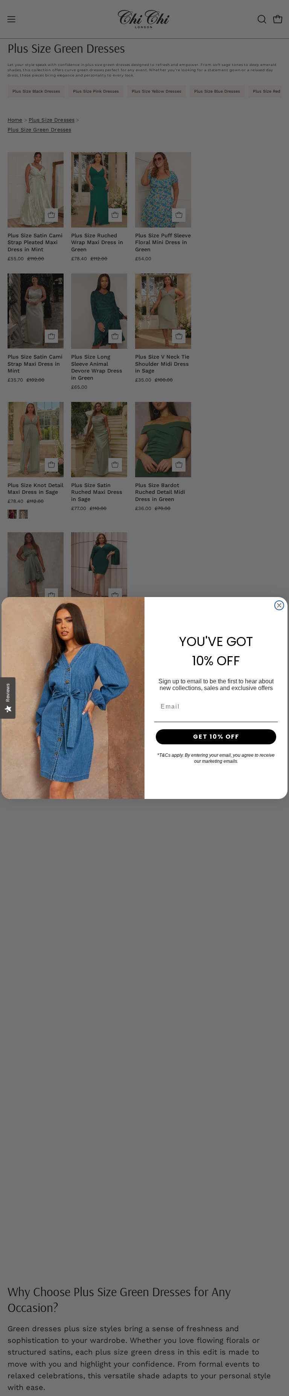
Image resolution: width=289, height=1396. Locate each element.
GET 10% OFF (216, 736)
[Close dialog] (279, 605)
